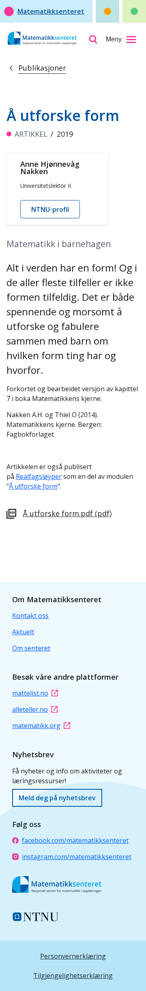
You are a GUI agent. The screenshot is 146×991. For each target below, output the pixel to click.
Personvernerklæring (73, 956)
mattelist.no (30, 693)
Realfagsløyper (39, 476)
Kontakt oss (30, 615)
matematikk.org (36, 725)
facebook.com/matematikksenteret (75, 840)
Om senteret (31, 648)
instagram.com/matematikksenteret (76, 856)
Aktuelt (23, 631)
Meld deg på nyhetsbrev (57, 797)
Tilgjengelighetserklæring (73, 975)
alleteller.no (30, 709)
